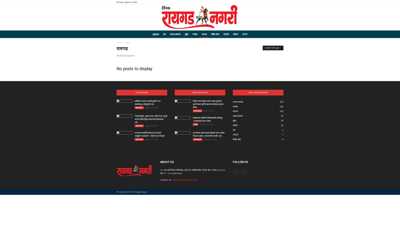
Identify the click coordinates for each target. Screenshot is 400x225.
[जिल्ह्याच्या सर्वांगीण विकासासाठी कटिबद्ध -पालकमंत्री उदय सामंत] (182, 121)
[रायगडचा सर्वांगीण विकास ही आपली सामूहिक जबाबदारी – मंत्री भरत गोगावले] (124, 136)
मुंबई (186, 34)
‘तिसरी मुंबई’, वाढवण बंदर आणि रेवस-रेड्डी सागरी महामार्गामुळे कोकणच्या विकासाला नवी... (151, 119)
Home (119, 42)
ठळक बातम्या (139, 108)
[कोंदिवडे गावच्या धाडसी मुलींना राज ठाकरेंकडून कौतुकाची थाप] (124, 105)
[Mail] (281, 2)
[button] (279, 34)
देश (164, 34)
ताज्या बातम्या (175, 34)
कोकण (235, 34)
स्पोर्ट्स (226, 34)
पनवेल (194, 34)
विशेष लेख (215, 34)
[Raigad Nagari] (200, 17)
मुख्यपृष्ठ (156, 34)
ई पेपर (244, 34)
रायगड (204, 34)
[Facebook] (276, 2)
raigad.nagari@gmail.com (185, 179)
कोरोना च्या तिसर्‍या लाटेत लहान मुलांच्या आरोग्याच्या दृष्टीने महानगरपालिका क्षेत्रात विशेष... (208, 104)
